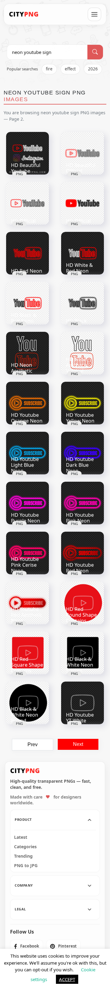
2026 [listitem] (93, 69)
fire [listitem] (49, 69)
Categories (25, 846)
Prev (33, 744)
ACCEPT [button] (67, 979)
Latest (20, 837)
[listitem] (26, 946)
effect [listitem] (70, 69)
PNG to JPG (26, 865)
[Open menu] (94, 14)
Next (78, 744)
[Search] (95, 52)
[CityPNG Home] (24, 14)
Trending (23, 856)
